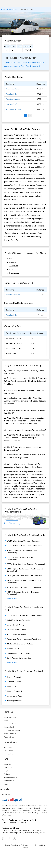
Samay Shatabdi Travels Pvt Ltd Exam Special (24, 615)
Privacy (25, 848)
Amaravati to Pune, (12, 62)
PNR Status (8, 720)
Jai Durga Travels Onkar (16, 630)
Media (6, 784)
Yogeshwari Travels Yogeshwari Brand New (24, 639)
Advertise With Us (10, 777)
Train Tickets (8, 751)
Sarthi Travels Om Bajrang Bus (19, 658)
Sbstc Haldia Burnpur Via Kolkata (20, 644)
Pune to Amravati (33, 66)
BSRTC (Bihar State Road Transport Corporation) (26, 564)
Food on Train (9, 754)
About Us (7, 764)
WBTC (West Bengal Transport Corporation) (24, 541)
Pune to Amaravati (13, 99)
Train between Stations (12, 730)
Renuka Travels (13, 648)
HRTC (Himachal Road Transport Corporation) (24, 576)
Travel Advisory (9, 737)
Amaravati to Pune (13, 104)
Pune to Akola (11, 94)
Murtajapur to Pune (13, 109)
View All (12, 523)
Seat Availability (9, 727)
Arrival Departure (10, 734)
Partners (7, 774)
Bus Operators (13, 9)
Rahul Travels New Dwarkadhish (19, 620)
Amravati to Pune (12, 89)
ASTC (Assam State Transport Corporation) (24, 587)
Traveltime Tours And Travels (18, 653)
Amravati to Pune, (17, 66)
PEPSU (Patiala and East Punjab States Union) (24, 546)
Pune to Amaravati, (29, 62)
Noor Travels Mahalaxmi (16, 634)
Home (3, 9)
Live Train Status (10, 717)
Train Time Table (10, 724)
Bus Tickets (8, 747)
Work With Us (9, 781)
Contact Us (8, 767)
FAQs (6, 771)
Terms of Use (40, 845)
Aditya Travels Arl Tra (15, 625)
